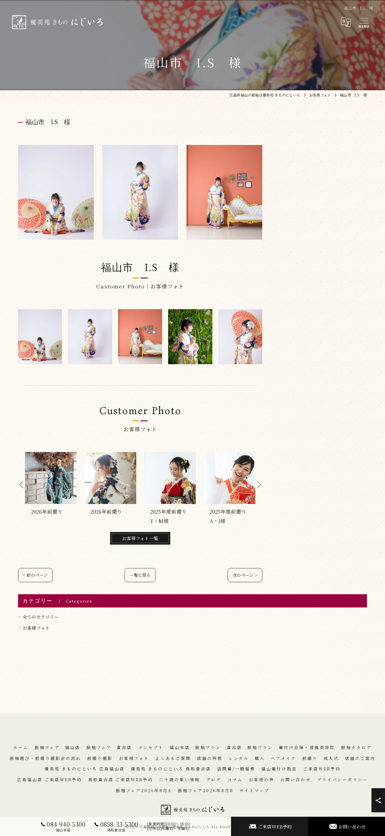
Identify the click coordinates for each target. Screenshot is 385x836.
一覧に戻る (140, 575)
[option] (51, 489)
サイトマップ (254, 790)
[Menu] (364, 22)
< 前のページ (35, 575)
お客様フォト (36, 628)
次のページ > (245, 575)
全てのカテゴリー (41, 616)
